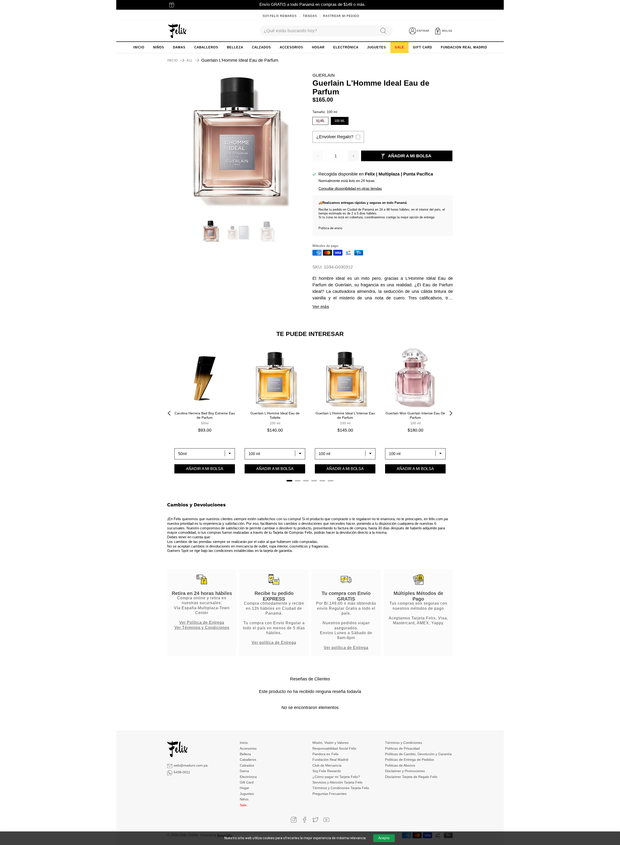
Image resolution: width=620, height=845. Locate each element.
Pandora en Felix (325, 754)
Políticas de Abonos (400, 765)
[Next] (450, 413)
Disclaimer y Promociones (405, 771)
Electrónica (248, 777)
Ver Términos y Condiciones (201, 627)
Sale (243, 805)
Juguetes (247, 794)
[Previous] (169, 413)
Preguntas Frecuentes (329, 794)
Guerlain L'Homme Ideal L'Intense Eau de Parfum (345, 415)
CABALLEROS (206, 47)
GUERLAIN (323, 75)
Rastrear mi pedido (341, 16)
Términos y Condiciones (403, 743)
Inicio (172, 60)
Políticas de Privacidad (402, 748)
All (189, 60)
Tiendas (310, 16)
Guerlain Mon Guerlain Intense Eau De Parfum (415, 415)
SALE (399, 47)
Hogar (244, 788)
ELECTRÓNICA (345, 47)
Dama (244, 771)
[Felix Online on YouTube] (326, 820)
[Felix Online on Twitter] (315, 820)
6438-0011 (182, 772)
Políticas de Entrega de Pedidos (409, 759)
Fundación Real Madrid (330, 759)
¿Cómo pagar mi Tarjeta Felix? (336, 777)
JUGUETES (376, 47)
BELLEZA (235, 47)
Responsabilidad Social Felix (334, 748)
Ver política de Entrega (274, 642)
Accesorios (248, 748)
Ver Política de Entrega (201, 622)
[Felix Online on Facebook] (305, 820)
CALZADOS (261, 47)
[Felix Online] (177, 31)
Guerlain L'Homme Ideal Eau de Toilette (275, 415)
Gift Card (247, 782)
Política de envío (330, 228)
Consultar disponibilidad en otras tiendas (350, 188)
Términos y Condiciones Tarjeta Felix (340, 788)
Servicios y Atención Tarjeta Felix (337, 782)
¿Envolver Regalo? (334, 136)
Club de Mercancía (326, 765)
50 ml (320, 120)
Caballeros (248, 759)
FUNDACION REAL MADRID (464, 47)
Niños (244, 799)
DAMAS (179, 47)
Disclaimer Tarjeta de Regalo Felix (411, 777)
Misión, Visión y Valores (330, 743)
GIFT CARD (422, 47)
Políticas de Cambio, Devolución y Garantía (418, 754)
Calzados (247, 765)
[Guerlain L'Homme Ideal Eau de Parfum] (237, 142)
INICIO (138, 47)
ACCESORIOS (291, 47)
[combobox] (317, 30)
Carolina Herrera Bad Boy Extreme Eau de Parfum (205, 415)
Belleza (245, 754)
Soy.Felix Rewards (280, 16)
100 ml (339, 120)
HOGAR (318, 47)
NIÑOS (158, 47)
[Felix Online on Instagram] (294, 820)
